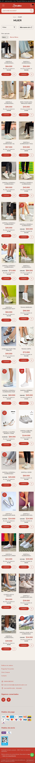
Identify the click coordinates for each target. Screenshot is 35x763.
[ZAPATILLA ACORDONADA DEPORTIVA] (14, 74)
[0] (31, 6)
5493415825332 (8, 681)
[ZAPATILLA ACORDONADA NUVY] (14, 320)
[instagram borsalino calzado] (3, 700)
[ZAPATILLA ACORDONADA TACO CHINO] (32, 155)
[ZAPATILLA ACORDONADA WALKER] (32, 278)
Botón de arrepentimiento (9, 756)
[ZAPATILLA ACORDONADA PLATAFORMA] (32, 567)
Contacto (4, 676)
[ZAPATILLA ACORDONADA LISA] (32, 608)
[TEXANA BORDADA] (32, 318)
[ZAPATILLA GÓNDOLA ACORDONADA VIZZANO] (32, 237)
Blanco (4, 37)
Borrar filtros (14, 37)
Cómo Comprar (5, 672)
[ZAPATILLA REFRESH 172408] (32, 403)
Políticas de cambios (7, 665)
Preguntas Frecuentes (7, 669)
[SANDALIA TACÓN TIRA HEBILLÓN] (14, 361)
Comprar (6, 74)
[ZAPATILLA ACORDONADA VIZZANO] (32, 74)
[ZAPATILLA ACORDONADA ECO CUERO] (32, 526)
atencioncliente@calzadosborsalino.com (15, 685)
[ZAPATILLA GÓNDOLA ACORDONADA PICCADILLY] (14, 278)
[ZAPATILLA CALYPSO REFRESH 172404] (14, 444)
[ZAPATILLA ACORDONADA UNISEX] (14, 567)
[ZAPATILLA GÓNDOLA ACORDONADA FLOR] (14, 403)
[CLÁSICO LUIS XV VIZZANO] (14, 607)
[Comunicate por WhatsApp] (32, 755)
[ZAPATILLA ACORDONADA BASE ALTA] (14, 526)
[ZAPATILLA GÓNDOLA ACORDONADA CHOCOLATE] (14, 195)
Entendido (30, 760)
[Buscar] (31, 10)
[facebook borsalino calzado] (9, 700)
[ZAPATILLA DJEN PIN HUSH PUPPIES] (32, 443)
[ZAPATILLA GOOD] (32, 483)
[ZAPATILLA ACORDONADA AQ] (14, 155)
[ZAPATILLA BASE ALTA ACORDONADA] (32, 645)
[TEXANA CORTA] (32, 360)
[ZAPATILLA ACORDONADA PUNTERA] (14, 649)
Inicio (14, 17)
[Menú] (3, 5)
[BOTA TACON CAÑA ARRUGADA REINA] (32, 114)
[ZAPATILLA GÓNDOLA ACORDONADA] (14, 485)
